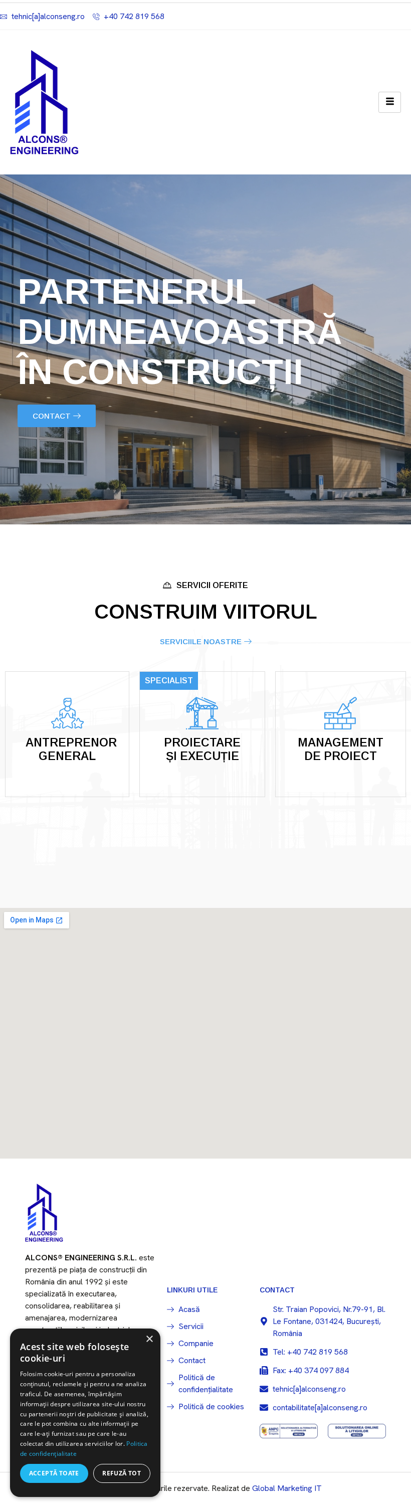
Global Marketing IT (287, 1488)
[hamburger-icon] (389, 102)
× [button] (149, 1339)
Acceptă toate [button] (54, 1473)
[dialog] (85, 1413)
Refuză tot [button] (121, 1473)
